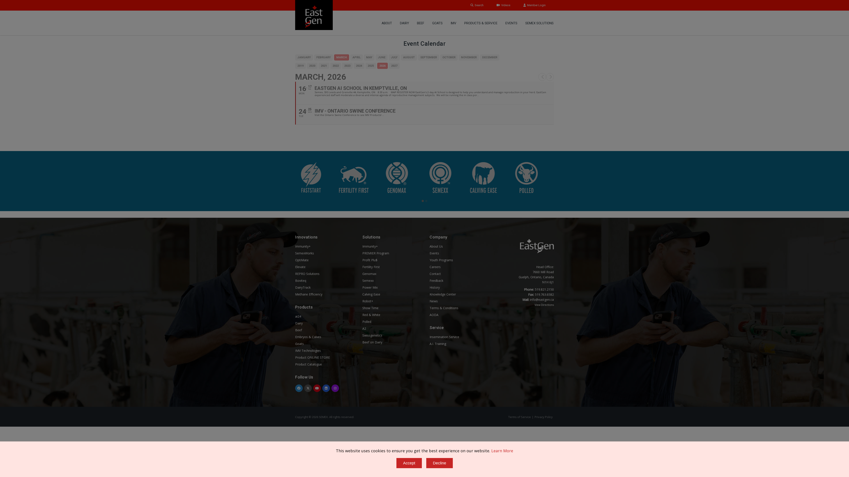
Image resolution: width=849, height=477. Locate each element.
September (428, 57)
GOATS (437, 23)
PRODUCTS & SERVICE (480, 23)
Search (478, 5)
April (356, 57)
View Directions (544, 305)
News (434, 301)
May (369, 57)
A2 (364, 328)
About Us (436, 246)
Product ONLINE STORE (312, 357)
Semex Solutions (539, 23)
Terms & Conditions (444, 308)
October (448, 57)
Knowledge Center (443, 294)
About (387, 23)
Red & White (371, 315)
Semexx (368, 280)
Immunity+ (303, 246)
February (323, 57)
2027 (394, 65)
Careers (435, 267)
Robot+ (367, 301)
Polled (366, 322)
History (435, 287)
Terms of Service (519, 417)
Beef (420, 23)
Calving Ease (371, 294)
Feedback (436, 280)
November (469, 57)
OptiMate (302, 260)
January (304, 57)
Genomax (369, 274)
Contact (435, 274)
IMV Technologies (308, 350)
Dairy (404, 23)
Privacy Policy (544, 417)
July (394, 57)
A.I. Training (438, 344)
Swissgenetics (372, 335)
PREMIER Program (375, 253)
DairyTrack (303, 287)
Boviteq (300, 280)
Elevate (300, 267)
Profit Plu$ (369, 260)
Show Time (370, 308)
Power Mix (370, 287)
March (341, 57)
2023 (347, 65)
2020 (312, 65)
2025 (371, 65)
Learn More (502, 450)
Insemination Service (444, 337)
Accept (409, 463)
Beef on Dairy (372, 342)
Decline (439, 463)
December (489, 57)
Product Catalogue (308, 364)
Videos (505, 5)
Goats (299, 344)
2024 (359, 65)
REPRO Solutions (307, 274)
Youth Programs (441, 260)
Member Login (536, 5)
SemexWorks (304, 253)
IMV (453, 23)
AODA (434, 315)
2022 (336, 65)
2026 (382, 65)
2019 (300, 65)
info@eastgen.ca (542, 299)
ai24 (298, 316)
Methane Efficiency (308, 294)
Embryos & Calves (308, 337)
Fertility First (371, 267)
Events (511, 23)
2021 (324, 65)
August (409, 57)
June (381, 57)
